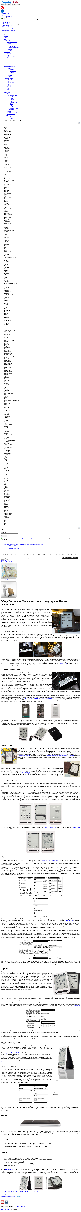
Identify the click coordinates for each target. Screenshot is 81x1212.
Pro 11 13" (9, 88)
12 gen (2, 554)
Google (34, 554)
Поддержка (10, 50)
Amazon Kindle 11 (15, 554)
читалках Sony (69, 920)
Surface (9, 94)
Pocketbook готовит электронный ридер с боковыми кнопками (39, 698)
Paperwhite (13, 71)
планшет (16, 558)
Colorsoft (12, 72)
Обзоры (20, 28)
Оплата (9, 43)
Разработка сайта (5, 1209)
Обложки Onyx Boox (12, 108)
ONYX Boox (10, 76)
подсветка (36, 1191)
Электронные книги (9, 66)
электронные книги (70, 558)
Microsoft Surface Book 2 (69, 554)
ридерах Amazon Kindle (12, 1053)
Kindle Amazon (47, 554)
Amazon (9, 68)
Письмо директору (12, 56)
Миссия (9, 53)
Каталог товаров (5, 28)
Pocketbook (10, 75)
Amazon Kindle (9, 554)
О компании (39, 28)
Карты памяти (11, 114)
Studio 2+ (9, 79)
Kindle (12, 69)
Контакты (12, 30)
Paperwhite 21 (13, 101)
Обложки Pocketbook (12, 106)
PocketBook (7, 1191)
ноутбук (6, 558)
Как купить (31, 28)
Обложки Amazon (12, 95)
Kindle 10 (12, 96)
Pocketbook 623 (62, 663)
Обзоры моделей (11, 545)
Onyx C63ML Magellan (25, 773)
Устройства (10, 116)
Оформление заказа (12, 42)
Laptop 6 (9, 85)
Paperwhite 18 (13, 99)
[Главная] (4, 538)
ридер (27, 558)
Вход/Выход (9, 16)
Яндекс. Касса (11, 46)
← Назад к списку (6, 1194)
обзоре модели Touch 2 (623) (50, 860)
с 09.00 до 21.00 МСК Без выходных (9, 26)
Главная (9, 538)
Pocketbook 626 (27, 623)
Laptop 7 (9, 84)
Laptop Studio (10, 82)
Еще (17, 121)
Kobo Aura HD (76, 827)
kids (36, 554)
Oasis (11, 105)
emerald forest (31, 554)
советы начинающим (33, 558)
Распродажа (7, 115)
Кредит (9, 44)
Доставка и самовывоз (13, 47)
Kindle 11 (12, 98)
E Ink (27, 554)
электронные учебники (4, 559)
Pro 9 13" (9, 91)
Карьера (9, 55)
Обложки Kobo (11, 109)
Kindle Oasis (52, 554)
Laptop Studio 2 (11, 81)
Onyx (75, 554)
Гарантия (9, 49)
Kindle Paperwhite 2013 (24, 755)
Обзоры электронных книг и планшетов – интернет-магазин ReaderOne (23, 544)
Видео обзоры (11, 547)
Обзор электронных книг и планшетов (35, 538)
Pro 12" (9, 86)
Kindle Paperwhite (58, 554)
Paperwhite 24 (13, 102)
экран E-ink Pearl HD (16, 1191)
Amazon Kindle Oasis (22, 554)
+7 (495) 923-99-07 (6, 13)
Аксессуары (7, 92)
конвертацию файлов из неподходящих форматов (60, 755)
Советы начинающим (13, 548)
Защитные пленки (12, 112)
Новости (14, 28)
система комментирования (11, 1196)
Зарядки (9, 111)
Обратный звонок (5, 15)
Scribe (11, 74)
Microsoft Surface (8, 78)
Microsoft (63, 554)
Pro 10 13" (9, 89)
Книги (25, 28)
